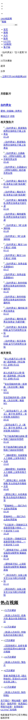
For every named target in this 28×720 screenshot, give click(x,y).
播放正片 (5, 116)
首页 (5, 29)
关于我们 (5, 700)
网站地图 (16, 700)
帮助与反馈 (6, 706)
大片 (5, 35)
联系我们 (22, 703)
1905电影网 (6, 18)
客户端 (6, 47)
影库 (5, 38)
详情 (12, 116)
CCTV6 (7, 41)
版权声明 (11, 703)
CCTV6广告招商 (9, 709)
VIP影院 (7, 44)
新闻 (5, 32)
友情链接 (18, 706)
